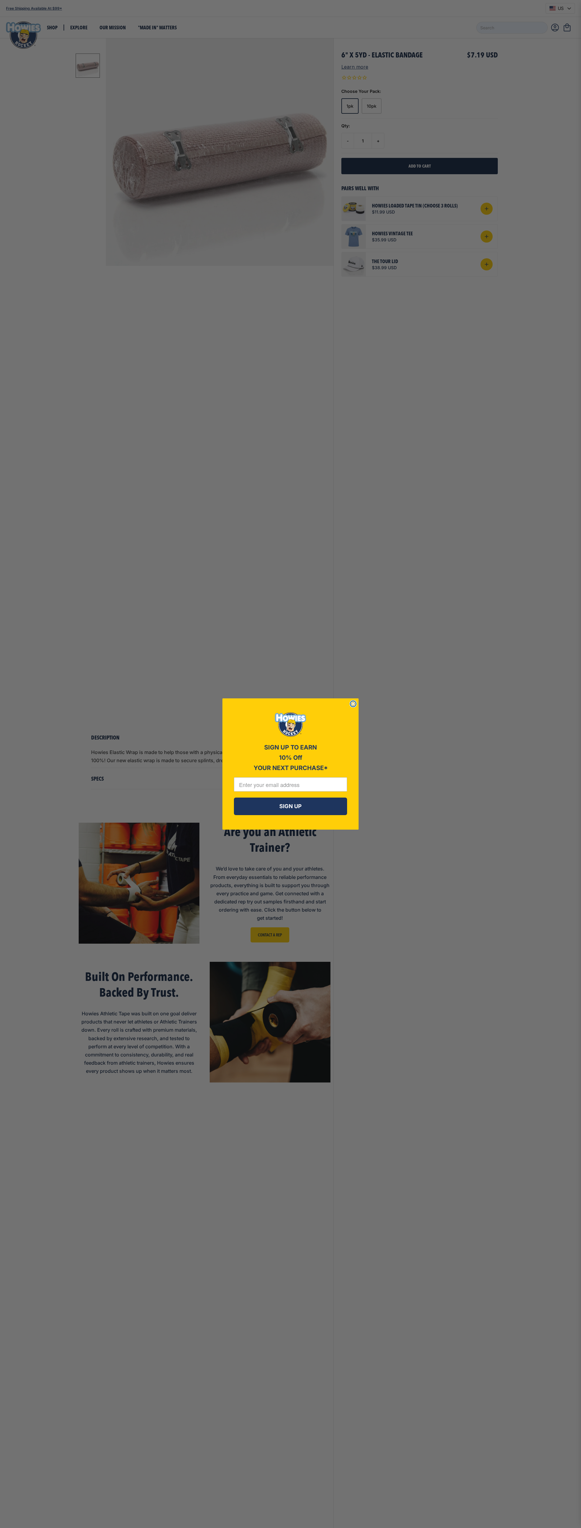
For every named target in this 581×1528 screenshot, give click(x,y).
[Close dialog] (353, 704)
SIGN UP (290, 806)
